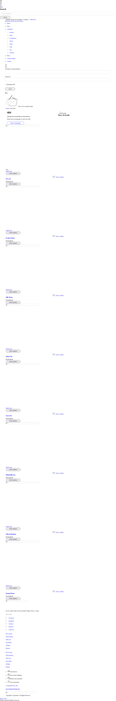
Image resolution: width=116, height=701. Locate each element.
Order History (9, 636)
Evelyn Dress (10, 238)
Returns (8, 648)
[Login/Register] (1, 5)
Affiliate (8, 645)
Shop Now (33, 19)
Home (7, 108)
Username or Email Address (12, 69)
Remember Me (10, 84)
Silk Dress (9, 297)
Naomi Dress (10, 593)
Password (7, 76)
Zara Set (9, 416)
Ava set (8, 179)
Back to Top (3, 698)
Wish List (8, 639)
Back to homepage (16, 123)
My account (9, 634)
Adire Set (9, 356)
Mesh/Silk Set (10, 475)
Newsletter (9, 642)
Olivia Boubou (11, 534)
